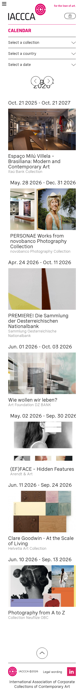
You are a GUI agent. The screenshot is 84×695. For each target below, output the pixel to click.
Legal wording (52, 672)
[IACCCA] (27, 12)
